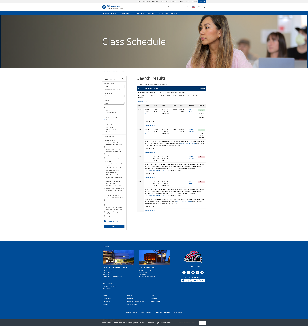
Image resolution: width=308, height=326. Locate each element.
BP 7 (146, 113)
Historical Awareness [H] (112, 175)
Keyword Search (109, 83)
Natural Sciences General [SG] (113, 186)
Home (103, 71)
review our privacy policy (150, 323)
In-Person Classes (110, 125)
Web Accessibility (177, 312)
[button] (114, 96)
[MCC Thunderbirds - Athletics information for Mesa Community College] (193, 257)
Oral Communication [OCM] (113, 149)
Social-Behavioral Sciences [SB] (114, 190)
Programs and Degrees (110, 13)
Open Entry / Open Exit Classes (114, 209)
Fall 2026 (108, 110)
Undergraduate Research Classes (114, 216)
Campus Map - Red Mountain (147, 276)
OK (202, 323)
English (198, 7)
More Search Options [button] (113, 221)
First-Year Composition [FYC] (113, 170)
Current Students (139, 13)
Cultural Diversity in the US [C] (113, 168)
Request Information (182, 7)
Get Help (105, 304)
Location (106, 100)
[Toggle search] (205, 7)
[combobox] (197, 7)
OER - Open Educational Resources (115, 200)
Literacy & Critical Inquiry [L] (113, 181)
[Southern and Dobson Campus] (118, 258)
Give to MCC (194, 1)
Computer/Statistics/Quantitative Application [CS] (114, 164)
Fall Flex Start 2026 (111, 112)
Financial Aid (129, 298)
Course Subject (108, 93)
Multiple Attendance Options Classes (113, 212)
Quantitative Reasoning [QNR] (113, 151)
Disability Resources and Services (135, 301)
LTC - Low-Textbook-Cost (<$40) (114, 197)
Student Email (173, 1)
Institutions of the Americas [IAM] (114, 144)
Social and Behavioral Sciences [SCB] (114, 154)
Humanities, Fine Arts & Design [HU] (114, 178)
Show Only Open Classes (112, 117)
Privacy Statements (146, 312)
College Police (153, 298)
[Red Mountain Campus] (154, 258)
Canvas (138, 1)
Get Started (169, 7)
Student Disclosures (131, 304)
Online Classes (109, 127)
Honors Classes (110, 205)
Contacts (181, 1)
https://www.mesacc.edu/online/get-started (156, 170)
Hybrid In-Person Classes (112, 132)
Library (187, 1)
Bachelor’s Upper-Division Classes (114, 207)
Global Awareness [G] (111, 172)
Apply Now (202, 1)
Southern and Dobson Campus (115, 268)
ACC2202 (144, 101)
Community (151, 13)
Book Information (150, 125)
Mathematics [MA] (110, 183)
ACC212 (140, 88)
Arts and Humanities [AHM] (113, 142)
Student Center (146, 1)
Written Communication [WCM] (114, 158)
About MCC (175, 13)
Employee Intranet (155, 301)
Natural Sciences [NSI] (111, 147)
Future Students (126, 13)
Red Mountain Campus (148, 268)
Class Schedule (164, 1)
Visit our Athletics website (193, 266)
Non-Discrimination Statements (162, 312)
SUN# (139, 101)
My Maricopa (155, 1)
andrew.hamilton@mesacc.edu (188, 143)
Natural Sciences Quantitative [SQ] (115, 188)
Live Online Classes (111, 129)
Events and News (163, 13)
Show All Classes (110, 120)
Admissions (129, 295)
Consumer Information (132, 312)
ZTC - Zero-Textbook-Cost (113, 195)
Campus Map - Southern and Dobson (112, 276)
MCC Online (107, 283)
